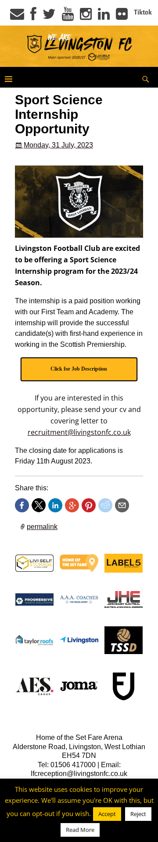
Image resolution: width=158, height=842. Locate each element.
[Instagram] (86, 16)
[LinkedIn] (104, 16)
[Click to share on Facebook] (22, 505)
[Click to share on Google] (72, 505)
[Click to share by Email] (122, 505)
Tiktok (143, 12)
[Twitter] (49, 16)
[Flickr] (122, 16)
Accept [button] (107, 814)
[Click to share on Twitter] (39, 505)
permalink (42, 526)
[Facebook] (33, 16)
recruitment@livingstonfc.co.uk (79, 432)
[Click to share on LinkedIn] (55, 505)
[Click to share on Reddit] (105, 505)
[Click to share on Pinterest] (89, 505)
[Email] (17, 16)
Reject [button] (138, 814)
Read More (80, 830)
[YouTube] (68, 16)
